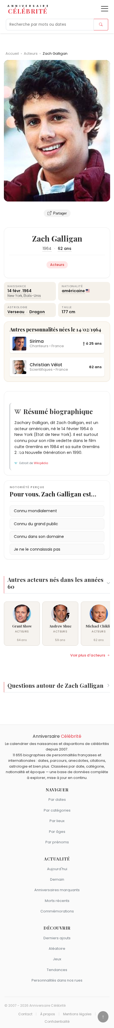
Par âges (57, 831)
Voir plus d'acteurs (87, 655)
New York (14, 295)
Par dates (57, 799)
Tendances (57, 969)
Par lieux (57, 820)
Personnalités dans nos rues (57, 980)
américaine (73, 291)
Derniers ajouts (57, 938)
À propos (47, 1014)
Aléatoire (57, 948)
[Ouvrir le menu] (104, 8)
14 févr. (14, 291)
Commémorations (57, 911)
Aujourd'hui (57, 869)
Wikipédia (41, 463)
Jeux (57, 959)
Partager (60, 213)
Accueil (12, 53)
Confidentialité (57, 1022)
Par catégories (57, 810)
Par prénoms (57, 842)
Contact (25, 1014)
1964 (47, 248)
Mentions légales (77, 1014)
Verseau (16, 312)
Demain (57, 879)
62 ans (64, 248)
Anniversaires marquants (57, 890)
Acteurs (31, 53)
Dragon (37, 312)
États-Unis (32, 295)
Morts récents (57, 900)
